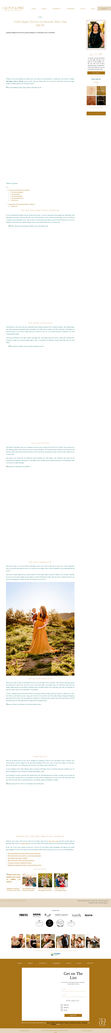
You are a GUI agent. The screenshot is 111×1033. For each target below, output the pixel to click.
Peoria (57, 1022)
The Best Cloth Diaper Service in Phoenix (19, 190)
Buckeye (79, 1022)
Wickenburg (84, 1022)
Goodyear (61, 1022)
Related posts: (14, 206)
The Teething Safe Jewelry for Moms (17, 858)
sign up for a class (53, 841)
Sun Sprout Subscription (17, 196)
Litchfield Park (73, 1022)
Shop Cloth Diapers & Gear (17, 198)
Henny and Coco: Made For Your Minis (14, 901)
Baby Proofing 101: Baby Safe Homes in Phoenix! (21, 860)
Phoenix (49, 1022)
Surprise (53, 1022)
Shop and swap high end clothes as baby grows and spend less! (24, 853)
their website (25, 843)
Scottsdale (53, 1024)
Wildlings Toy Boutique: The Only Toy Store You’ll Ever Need (24, 865)
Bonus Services (15, 200)
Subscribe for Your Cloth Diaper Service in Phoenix (22, 204)
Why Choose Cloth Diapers (17, 192)
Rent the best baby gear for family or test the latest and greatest (24, 855)
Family (40, 17)
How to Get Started (16, 194)
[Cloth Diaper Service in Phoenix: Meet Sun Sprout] (40, 53)
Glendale (66, 1022)
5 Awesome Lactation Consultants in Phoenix (20, 863)
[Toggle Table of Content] (7, 187)
